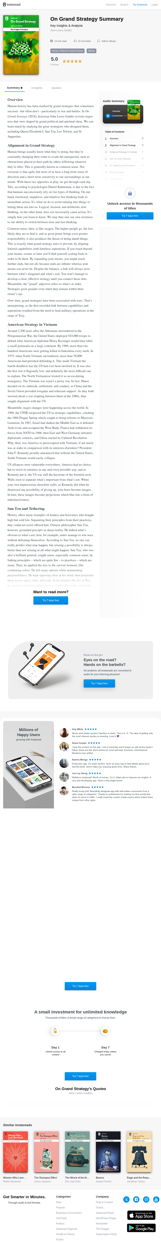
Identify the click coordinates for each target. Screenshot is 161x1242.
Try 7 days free (51, 600)
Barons (100, 1177)
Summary (13, 87)
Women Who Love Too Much (19, 1177)
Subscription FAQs (106, 1234)
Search (124, 4)
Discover (111, 4)
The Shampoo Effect (45, 1177)
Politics (60, 1223)
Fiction (60, 1239)
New (58, 1202)
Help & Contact (104, 1202)
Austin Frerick (103, 1181)
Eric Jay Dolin (73, 1181)
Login (155, 4)
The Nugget (102, 1229)
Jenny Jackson (42, 1181)
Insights (36, 87)
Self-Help (61, 1218)
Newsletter (102, 1223)
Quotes (56, 87)
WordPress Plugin (106, 1218)
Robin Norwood (12, 1181)
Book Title (8, 17)
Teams (99, 1207)
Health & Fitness (65, 1234)
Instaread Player (105, 1213)
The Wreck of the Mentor (78, 1177)
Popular (60, 1207)
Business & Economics (69, 1213)
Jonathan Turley (136, 1181)
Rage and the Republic (140, 1177)
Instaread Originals (66, 1229)
